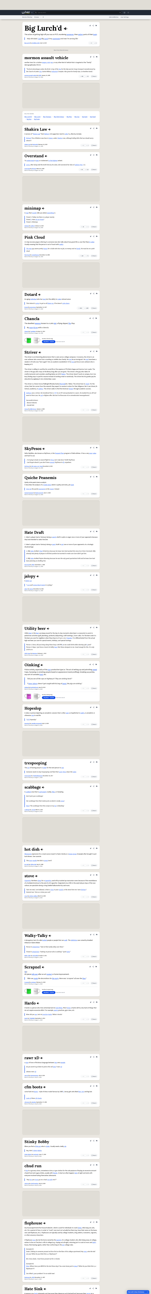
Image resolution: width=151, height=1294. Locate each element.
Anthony (28, 393)
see (62, 768)
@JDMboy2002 (36, 43)
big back (84, 117)
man (85, 1251)
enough (52, 462)
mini (48, 62)
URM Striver (33, 409)
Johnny (35, 683)
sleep (79, 1228)
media (45, 485)
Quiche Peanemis (28, 493)
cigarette (48, 881)
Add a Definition (113, 17)
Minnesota (27, 854)
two (55, 1062)
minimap (26, 226)
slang (39, 881)
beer (30, 633)
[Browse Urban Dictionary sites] (27, 12)
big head (93, 117)
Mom (27, 806)
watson (31, 589)
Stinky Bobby (27, 1154)
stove (26, 896)
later (54, 1067)
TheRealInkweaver (38, 776)
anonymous (33, 307)
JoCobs (33, 810)
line (60, 69)
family (78, 249)
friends (55, 1173)
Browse (36, 17)
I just (39, 38)
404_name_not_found (37, 466)
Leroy (28, 165)
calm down (65, 303)
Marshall (62, 384)
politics (40, 389)
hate (32, 551)
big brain (37, 119)
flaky (53, 792)
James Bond (37, 585)
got (42, 395)
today (50, 1014)
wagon (44, 62)
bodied (44, 940)
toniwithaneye (35, 255)
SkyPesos (27, 466)
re (89, 242)
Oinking (26, 687)
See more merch (60, 342)
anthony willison (33, 896)
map (27, 213)
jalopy (26, 589)
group (74, 854)
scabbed (28, 792)
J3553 (33, 1277)
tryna (36, 1180)
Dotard (26, 307)
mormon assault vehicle (30, 75)
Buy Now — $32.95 (49, 342)
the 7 (81, 165)
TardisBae (33, 331)
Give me (28, 489)
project (49, 974)
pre (63, 1245)
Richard (28, 138)
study (87, 384)
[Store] (124, 12)
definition (74, 940)
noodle (34, 861)
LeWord (33, 226)
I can (28, 585)
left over (35, 974)
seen (67, 713)
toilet (44, 768)
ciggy (52, 890)
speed (94, 669)
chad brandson (34, 1183)
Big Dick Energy (59, 117)
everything (50, 213)
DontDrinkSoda (34, 687)
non (49, 669)
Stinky (35, 1150)
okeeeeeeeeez (34, 1075)
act (28, 768)
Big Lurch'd (27, 43)
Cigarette (27, 881)
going (37, 303)
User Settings (125, 17)
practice (45, 1014)
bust (41, 674)
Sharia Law (36, 134)
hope (30, 683)
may (70, 359)
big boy (29, 119)
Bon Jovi (81, 1092)
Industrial (55, 71)
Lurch (46, 38)
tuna (30, 861)
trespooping (27, 776)
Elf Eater (34, 169)
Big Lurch (37, 117)
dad (93, 1242)
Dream (71, 389)
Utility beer (27, 653)
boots (36, 1092)
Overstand (27, 169)
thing (64, 772)
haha (68, 952)
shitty (27, 581)
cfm (36, 1098)
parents (58, 1240)
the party (55, 978)
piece (49, 485)
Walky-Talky (27, 956)
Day (40, 71)
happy (45, 249)
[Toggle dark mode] (128, 12)
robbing (77, 165)
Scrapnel (26, 982)
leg (55, 806)
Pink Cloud (27, 255)
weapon (38, 323)
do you (37, 219)
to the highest (53, 161)
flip (70, 323)
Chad (41, 551)
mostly (34, 213)
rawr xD (26, 1075)
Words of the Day (27, 17)
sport (54, 544)
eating (80, 34)
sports (54, 537)
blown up (50, 303)
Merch (94, 76)
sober (92, 242)
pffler (33, 565)
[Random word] (120, 13)
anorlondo (36, 1154)
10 (29, 720)
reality (61, 244)
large (70, 854)
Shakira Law (27, 144)
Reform (46, 134)
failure (63, 374)
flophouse (27, 1277)
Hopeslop (26, 723)
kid (55, 323)
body (95, 34)
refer (66, 134)
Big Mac (69, 117)
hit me (35, 327)
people (63, 1062)
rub (65, 1146)
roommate (56, 38)
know (42, 219)
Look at (28, 1098)
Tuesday (69, 638)
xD (61, 1067)
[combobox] (78, 12)
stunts (43, 585)
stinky (48, 1146)
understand (30, 161)
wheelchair (35, 947)
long (44, 299)
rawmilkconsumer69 (36, 723)
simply (46, 861)
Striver (26, 409)
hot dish (26, 864)
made (36, 978)
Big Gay (76, 117)
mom (31, 327)
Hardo (26, 1018)
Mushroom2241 (39, 493)
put (62, 544)
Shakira (59, 138)
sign (27, 1062)
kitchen (83, 890)
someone (70, 34)
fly (63, 462)
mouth (61, 890)
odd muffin (35, 956)
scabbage (27, 810)
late (76, 1173)
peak (72, 485)
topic (37, 161)
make (59, 299)
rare (32, 715)
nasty (60, 772)
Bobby (40, 1150)
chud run (26, 1183)
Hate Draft (27, 565)
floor (84, 978)
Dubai (51, 138)
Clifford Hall (33, 864)
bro (31, 1180)
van (52, 62)
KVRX (40, 75)
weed (64, 683)
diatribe (34, 1102)
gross (62, 801)
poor (90, 453)
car (31, 581)
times (69, 1008)
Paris (52, 460)
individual (33, 299)
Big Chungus (47, 117)
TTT (55, 393)
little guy (38, 1146)
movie (52, 489)
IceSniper (33, 982)
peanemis (42, 489)
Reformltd (35, 144)
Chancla (26, 331)
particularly (42, 792)
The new (29, 249)
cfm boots (27, 1102)
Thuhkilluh (32, 1018)
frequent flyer (59, 453)
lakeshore (34, 653)
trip (27, 1170)
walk (65, 940)
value (94, 453)
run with (49, 1180)
